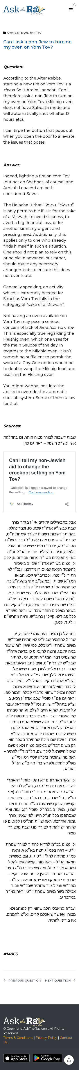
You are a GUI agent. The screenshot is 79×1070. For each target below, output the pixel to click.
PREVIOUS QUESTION (24, 980)
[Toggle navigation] (71, 9)
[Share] (69, 1060)
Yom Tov (35, 32)
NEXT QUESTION (58, 980)
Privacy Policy (46, 1038)
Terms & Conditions (18, 1038)
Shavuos (22, 32)
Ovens (11, 32)
